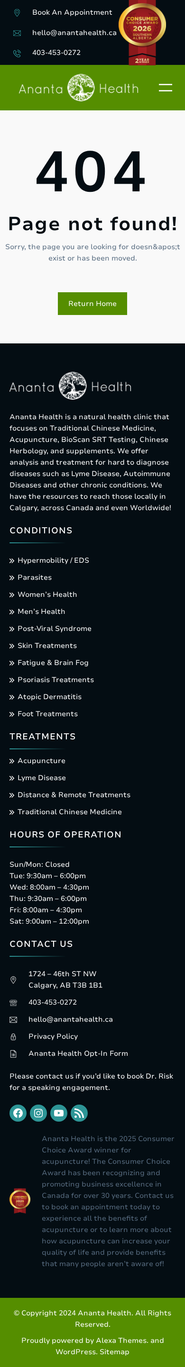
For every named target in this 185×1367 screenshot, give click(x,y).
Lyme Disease (42, 777)
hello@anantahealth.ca (74, 32)
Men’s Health (41, 611)
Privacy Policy (53, 1036)
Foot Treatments (48, 714)
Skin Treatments (47, 645)
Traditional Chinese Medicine (70, 812)
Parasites (35, 577)
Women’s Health (47, 594)
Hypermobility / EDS (53, 560)
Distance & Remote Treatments (74, 795)
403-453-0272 (56, 52)
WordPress (76, 1352)
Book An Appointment (72, 12)
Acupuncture (41, 760)
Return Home (92, 303)
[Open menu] (166, 88)
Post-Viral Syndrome (55, 628)
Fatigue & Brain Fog (53, 662)
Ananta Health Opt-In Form (78, 1053)
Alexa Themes (121, 1340)
